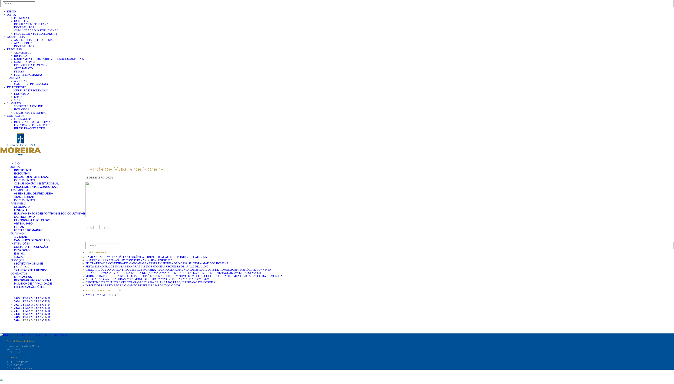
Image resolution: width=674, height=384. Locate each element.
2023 (17, 304)
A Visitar (21, 81)
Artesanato (23, 68)
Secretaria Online (28, 106)
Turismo (13, 77)
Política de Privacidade (32, 125)
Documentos (24, 27)
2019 (17, 317)
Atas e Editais (24, 43)
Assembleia (16, 36)
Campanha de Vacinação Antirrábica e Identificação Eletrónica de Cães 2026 (146, 257)
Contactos (15, 115)
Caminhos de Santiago (31, 84)
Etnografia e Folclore (32, 65)
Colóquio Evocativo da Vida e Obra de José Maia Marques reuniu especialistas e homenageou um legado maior (173, 272)
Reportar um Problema (32, 122)
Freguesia (15, 49)
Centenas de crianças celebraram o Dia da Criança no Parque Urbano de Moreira (150, 282)
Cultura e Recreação (31, 90)
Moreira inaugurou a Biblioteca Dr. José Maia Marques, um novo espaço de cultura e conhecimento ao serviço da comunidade (185, 275)
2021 (17, 310)
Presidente (22, 17)
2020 (17, 314)
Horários (21, 109)
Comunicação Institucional (36, 30)
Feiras (19, 71)
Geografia (22, 52)
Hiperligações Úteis (29, 128)
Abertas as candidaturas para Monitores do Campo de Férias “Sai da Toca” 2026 (147, 279)
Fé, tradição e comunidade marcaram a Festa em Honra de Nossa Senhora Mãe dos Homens (156, 263)
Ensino (19, 96)
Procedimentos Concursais (35, 33)
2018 (17, 320)
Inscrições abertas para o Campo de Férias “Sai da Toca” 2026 (132, 285)
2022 (17, 307)
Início (11, 11)
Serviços (14, 103)
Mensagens (23, 118)
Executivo (22, 20)
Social (19, 99)
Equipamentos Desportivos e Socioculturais (49, 58)
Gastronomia (24, 62)
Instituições (16, 87)
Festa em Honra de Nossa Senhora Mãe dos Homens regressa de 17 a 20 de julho (147, 266)
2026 (88, 295)
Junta (11, 14)
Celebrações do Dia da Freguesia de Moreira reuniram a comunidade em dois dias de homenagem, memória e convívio (178, 269)
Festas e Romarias (28, 74)
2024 (17, 301)
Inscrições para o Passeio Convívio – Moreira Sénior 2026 (129, 260)
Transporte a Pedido (30, 112)
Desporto (21, 93)
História (20, 55)
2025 (17, 298)
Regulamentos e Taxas (32, 24)
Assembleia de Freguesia (33, 39)
